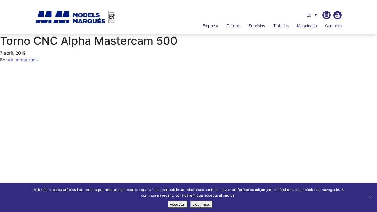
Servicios (257, 25)
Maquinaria (307, 25)
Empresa (210, 25)
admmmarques (22, 59)
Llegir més (201, 204)
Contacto (333, 25)
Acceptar (177, 204)
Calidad (233, 25)
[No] (370, 197)
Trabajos (281, 25)
